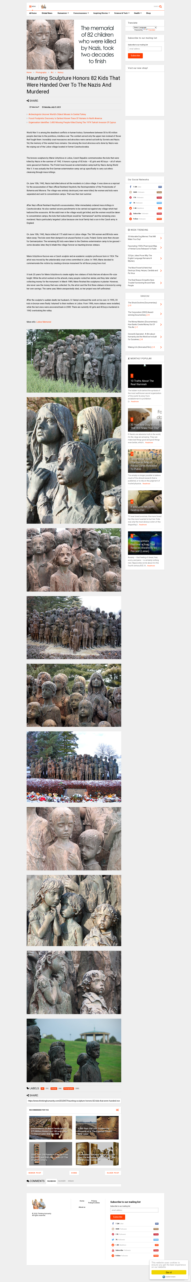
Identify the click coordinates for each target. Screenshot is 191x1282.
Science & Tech (121, 13)
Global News (47, 13)
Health (137, 13)
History (60, 72)
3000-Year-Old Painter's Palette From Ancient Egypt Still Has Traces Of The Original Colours (49, 1157)
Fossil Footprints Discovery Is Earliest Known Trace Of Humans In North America (65, 118)
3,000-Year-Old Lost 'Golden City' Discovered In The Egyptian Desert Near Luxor (95, 1131)
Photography (41, 72)
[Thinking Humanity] (43, 7)
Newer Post (35, 1173)
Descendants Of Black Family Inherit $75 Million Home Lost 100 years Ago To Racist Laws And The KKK (49, 1131)
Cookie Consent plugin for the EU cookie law (168, 1276)
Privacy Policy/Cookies (94, 1202)
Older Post (113, 1173)
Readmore (135, 401)
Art (52, 72)
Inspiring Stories (100, 13)
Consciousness (80, 13)
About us (82, 1207)
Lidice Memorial (43, 322)
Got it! (169, 1272)
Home (34, 13)
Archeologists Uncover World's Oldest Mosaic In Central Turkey (57, 114)
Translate (151, 30)
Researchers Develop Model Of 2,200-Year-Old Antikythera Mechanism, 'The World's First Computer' (97, 1157)
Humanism (62, 13)
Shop (148, 13)
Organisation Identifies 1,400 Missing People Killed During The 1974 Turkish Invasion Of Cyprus (72, 122)
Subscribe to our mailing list (138, 45)
